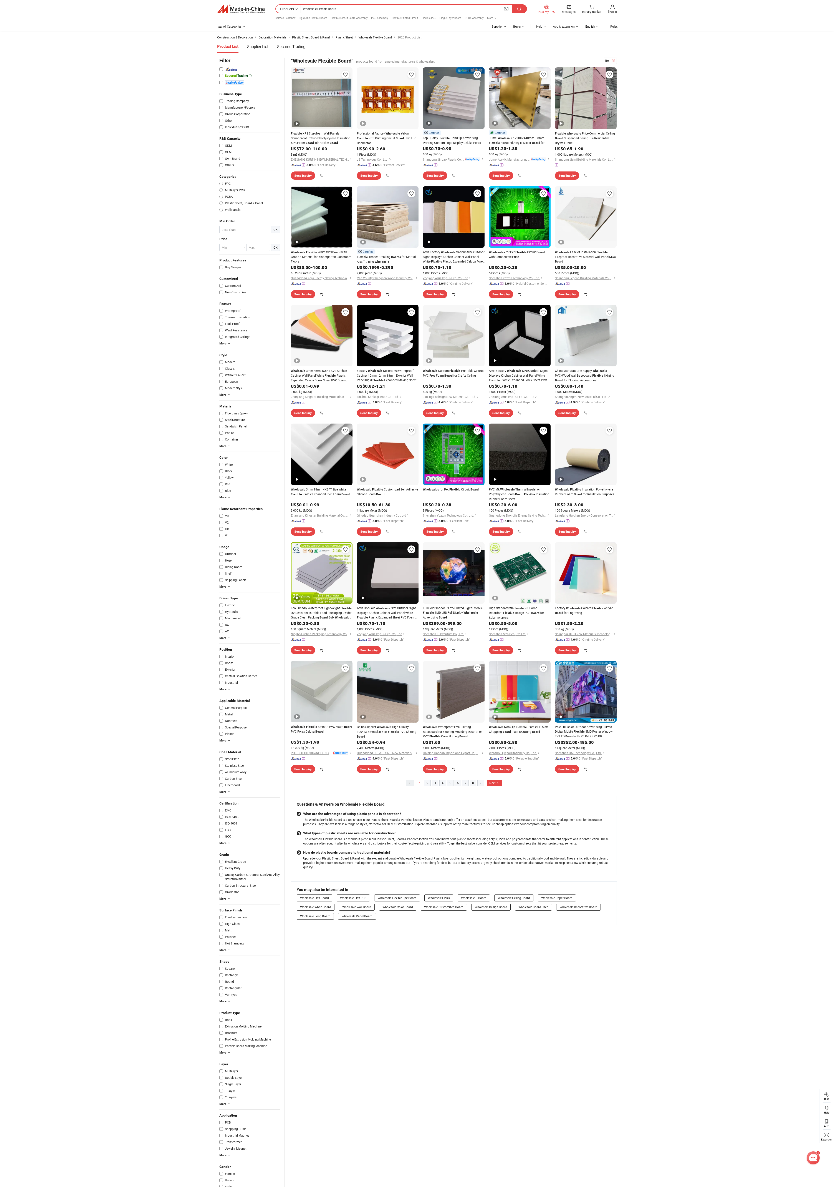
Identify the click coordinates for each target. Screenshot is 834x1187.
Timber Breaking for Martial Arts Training (386, 259)
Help (539, 26)
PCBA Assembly (474, 18)
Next (492, 783)
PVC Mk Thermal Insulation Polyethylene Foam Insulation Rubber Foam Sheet (519, 494)
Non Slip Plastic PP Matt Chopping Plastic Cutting (518, 729)
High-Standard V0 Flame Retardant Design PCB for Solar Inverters (516, 613)
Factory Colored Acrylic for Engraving (584, 610)
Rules (614, 26)
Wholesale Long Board (315, 916)
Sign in (612, 11)
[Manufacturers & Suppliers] (241, 8)
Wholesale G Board (473, 898)
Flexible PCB (429, 18)
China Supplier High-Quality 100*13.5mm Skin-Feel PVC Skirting (386, 731)
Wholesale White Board (315, 907)
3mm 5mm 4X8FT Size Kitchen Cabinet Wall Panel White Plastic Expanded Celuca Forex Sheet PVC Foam (319, 375)
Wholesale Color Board (397, 907)
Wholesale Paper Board (557, 898)
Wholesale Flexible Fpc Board (397, 898)
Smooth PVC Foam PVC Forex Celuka (321, 729)
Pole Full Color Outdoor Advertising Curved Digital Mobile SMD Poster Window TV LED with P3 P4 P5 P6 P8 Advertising (584, 732)
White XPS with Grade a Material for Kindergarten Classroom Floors (321, 256)
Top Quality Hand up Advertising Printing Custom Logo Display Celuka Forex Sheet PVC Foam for (452, 140)
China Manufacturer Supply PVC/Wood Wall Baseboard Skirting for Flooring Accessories (584, 375)
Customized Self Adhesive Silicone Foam (387, 491)
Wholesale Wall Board (356, 907)
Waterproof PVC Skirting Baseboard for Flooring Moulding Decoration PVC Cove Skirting (453, 731)
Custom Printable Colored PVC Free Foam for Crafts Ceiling (453, 373)
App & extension (564, 26)
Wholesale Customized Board (443, 907)
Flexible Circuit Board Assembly (349, 18)
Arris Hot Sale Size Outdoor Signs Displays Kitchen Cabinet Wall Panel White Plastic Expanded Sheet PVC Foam (386, 613)
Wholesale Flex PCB (353, 898)
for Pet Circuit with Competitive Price (517, 254)
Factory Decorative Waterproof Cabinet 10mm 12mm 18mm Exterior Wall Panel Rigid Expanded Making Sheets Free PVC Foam (387, 375)
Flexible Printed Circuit (405, 18)
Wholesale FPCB (439, 898)
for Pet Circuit (451, 489)
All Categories (232, 26)
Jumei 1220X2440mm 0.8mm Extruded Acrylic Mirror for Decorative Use (517, 140)
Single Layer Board (450, 18)
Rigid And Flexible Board (313, 18)
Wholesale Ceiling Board (514, 898)
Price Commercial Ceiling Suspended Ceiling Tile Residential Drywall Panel (585, 138)
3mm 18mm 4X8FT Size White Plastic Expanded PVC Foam (320, 491)
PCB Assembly (379, 18)
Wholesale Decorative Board (578, 907)
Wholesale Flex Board (314, 898)
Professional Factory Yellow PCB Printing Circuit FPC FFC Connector (386, 138)
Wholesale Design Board (491, 907)
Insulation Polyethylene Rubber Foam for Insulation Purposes (584, 491)
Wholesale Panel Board (357, 916)
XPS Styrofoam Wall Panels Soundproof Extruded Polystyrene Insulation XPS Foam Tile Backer (320, 138)
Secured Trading (291, 46)
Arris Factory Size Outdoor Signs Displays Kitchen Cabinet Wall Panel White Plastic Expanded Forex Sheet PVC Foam (518, 375)
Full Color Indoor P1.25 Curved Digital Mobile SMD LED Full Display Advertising (453, 612)
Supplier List (257, 46)
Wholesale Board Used (533, 907)
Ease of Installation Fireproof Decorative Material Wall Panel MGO (585, 256)
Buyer (517, 26)
